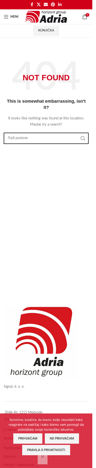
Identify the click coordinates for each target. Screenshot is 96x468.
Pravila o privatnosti (46, 450)
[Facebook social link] (32, 4)
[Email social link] (45, 4)
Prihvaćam (27, 438)
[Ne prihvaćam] (43, 459)
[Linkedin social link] (60, 4)
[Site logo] (46, 16)
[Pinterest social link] (53, 4)
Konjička (46, 30)
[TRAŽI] (83, 138)
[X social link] (38, 4)
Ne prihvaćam (62, 438)
